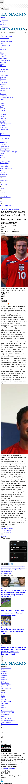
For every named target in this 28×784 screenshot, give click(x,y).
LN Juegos (3, 114)
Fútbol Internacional (7, 528)
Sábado (2, 153)
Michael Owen (7, 532)
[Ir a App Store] (6, 751)
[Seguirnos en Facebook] (2, 728)
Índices (2, 64)
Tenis (1, 107)
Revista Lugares (4, 165)
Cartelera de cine (5, 135)
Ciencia (2, 86)
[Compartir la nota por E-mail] (6, 301)
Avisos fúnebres (4, 146)
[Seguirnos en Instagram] (2, 738)
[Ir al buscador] (2, 11)
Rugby (2, 105)
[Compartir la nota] (2, 296)
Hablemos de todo (5, 88)
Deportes (11, 209)
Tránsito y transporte (6, 42)
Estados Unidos (4, 69)
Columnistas (3, 96)
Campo (2, 56)
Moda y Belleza (4, 127)
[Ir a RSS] (2, 742)
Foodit (4, 22)
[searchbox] (13, 33)
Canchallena (3, 109)
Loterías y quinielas (5, 124)
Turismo (2, 116)
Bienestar (3, 84)
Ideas (1, 155)
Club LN (4, 24)
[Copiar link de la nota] (2, 299)
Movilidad (3, 62)
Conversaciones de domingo (8, 152)
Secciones (5, 20)
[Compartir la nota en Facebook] (2, 301)
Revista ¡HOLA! (4, 163)
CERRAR (2, 1)
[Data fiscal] (2, 781)
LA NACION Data (5, 45)
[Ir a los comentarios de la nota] (4, 294)
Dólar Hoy (3, 55)
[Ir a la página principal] (14, 15)
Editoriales (3, 94)
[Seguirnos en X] (2, 733)
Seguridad (3, 77)
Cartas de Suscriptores (6, 97)
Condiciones (4, 768)
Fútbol (2, 103)
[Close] (2, 656)
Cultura (2, 81)
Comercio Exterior (5, 60)
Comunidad (3, 83)
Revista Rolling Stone (6, 168)
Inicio (3, 17)
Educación (3, 79)
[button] (14, 117)
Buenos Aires (4, 75)
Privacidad (11, 768)
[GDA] (5, 774)
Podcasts (2, 125)
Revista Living (4, 166)
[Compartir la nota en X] (4, 301)
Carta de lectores (5, 150)
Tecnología (3, 118)
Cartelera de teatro (5, 137)
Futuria (2, 53)
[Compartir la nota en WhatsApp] (4, 296)
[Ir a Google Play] (6, 748)
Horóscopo (3, 120)
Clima (1, 43)
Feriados (2, 122)
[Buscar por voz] (25, 32)
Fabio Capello (7, 530)
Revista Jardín (4, 170)
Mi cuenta (5, 27)
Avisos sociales (4, 148)
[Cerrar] (26, 30)
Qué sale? (3, 133)
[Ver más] (2, 534)
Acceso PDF (3, 142)
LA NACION (4, 209)
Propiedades (3, 58)
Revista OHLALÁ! (5, 161)
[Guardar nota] (2, 294)
